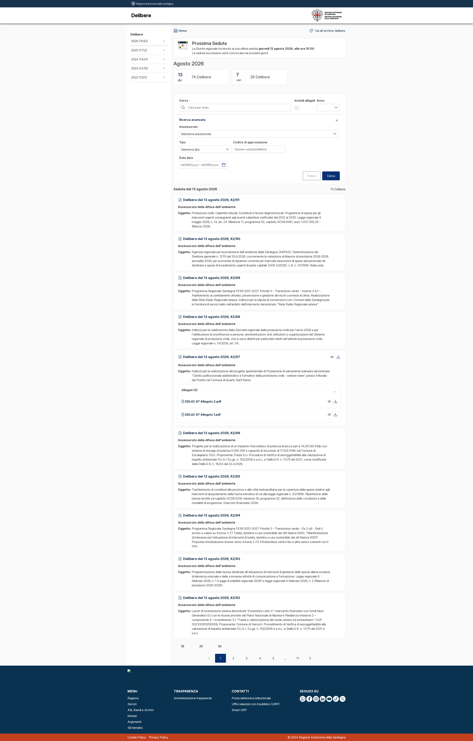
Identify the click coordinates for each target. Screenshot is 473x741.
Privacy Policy (158, 737)
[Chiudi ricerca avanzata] (337, 120)
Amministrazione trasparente (193, 698)
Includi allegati (305, 100)
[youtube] (329, 699)
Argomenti (134, 722)
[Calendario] (224, 165)
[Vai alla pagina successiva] (310, 658)
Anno (320, 100)
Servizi (132, 704)
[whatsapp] (302, 699)
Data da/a (186, 158)
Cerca (183, 100)
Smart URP (239, 710)
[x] (342, 699)
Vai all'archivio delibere (330, 31)
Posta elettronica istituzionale (251, 698)
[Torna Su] (461, 729)
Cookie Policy (136, 737)
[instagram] (316, 699)
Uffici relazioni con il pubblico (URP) (256, 704)
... (285, 658)
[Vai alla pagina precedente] (208, 658)
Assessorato (188, 127)
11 (297, 658)
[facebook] (309, 699)
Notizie (132, 716)
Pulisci (311, 176)
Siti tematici (135, 728)
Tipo (182, 142)
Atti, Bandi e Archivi (140, 710)
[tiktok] (336, 699)
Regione (133, 698)
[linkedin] (322, 699)
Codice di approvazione (250, 142)
